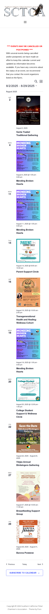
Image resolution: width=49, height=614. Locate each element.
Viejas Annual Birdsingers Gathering (27, 463)
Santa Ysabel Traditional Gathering (27, 133)
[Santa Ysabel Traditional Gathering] (28, 110)
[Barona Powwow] (28, 532)
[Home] (24, 9)
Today (24, 564)
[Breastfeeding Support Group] (28, 486)
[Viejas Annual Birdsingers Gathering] (28, 438)
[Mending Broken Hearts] (28, 156)
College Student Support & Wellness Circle (26, 413)
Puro (39, 609)
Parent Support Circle (27, 271)
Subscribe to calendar (23, 572)
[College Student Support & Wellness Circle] (28, 389)
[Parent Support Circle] (28, 250)
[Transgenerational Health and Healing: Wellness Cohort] (28, 292)
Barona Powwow (25, 552)
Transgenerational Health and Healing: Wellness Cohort (26, 319)
